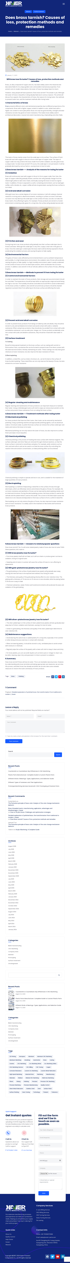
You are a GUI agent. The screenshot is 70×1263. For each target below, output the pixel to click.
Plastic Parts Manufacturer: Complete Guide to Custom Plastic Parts (31, 775)
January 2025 (12, 897)
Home (10, 31)
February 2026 (12, 864)
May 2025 (11, 885)
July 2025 (11, 879)
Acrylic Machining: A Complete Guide (27, 830)
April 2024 (11, 923)
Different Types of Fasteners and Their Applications (25, 782)
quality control (45, 1085)
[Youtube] (57, 1257)
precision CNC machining (47, 1081)
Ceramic (12, 1063)
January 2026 (12, 867)
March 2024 (11, 926)
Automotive (36, 1060)
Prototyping (12, 957)
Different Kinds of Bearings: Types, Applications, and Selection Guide (31, 779)
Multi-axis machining (48, 1078)
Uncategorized (13, 963)
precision (34, 1081)
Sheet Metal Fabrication (16, 1088)
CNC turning (39, 1067)
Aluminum (31, 1056)
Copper (48, 1067)
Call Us (8, 1139)
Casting (52, 1060)
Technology (36, 1092)
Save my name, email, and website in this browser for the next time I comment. (32, 736)
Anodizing (27, 1060)
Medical (20, 1078)
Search (10, 751)
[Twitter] (52, 1257)
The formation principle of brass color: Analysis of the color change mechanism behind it (34, 804)
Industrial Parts (29, 1074)
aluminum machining (15, 1060)
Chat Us (25, 1139)
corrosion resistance (15, 1070)
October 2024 (12, 906)
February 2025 (12, 894)
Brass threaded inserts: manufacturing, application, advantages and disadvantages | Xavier (30, 809)
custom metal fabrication (48, 1070)
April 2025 (11, 888)
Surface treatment (39, 11)
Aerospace (22, 1056)
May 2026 (11, 855)
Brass (7, 106)
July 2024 (11, 915)
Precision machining (15, 1085)
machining (40, 1074)
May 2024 (11, 920)
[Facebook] (47, 1257)
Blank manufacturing (14, 946)
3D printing (13, 1056)
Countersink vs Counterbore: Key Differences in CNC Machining (29, 771)
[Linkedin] (63, 1257)
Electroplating (14, 483)
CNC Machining (13, 949)
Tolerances (54, 1092)
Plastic (11, 1081)
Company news (13, 951)
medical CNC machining (32, 1078)
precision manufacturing (31, 1085)
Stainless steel (30, 1088)
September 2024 (13, 909)
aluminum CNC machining (44, 1056)
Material (28, 11)
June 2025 (11, 882)
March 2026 (11, 861)
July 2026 (11, 849)
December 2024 (13, 900)
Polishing (21, 676)
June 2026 (11, 852)
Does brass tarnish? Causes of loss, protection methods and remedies (32, 819)
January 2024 (12, 929)
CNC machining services (16, 1067)
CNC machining (21, 1063)
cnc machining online (50, 1063)
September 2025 (13, 876)
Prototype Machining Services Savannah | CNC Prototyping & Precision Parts (33, 786)
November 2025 (13, 873)
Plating (18, 1081)
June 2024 (11, 917)
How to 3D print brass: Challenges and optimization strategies (30, 812)
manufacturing (50, 1074)
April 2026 (11, 858)
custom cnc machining (31, 1070)
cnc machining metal (35, 1063)
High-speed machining (16, 1074)
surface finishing (14, 1092)
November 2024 (13, 903)
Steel (39, 1088)
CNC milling (29, 1067)
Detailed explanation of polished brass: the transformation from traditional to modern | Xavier (33, 816)
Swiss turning (26, 1092)
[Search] (59, 975)
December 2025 (13, 870)
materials (12, 1078)
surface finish (48, 1088)
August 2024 (12, 912)
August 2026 (12, 846)
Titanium (45, 1092)
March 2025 (11, 891)
